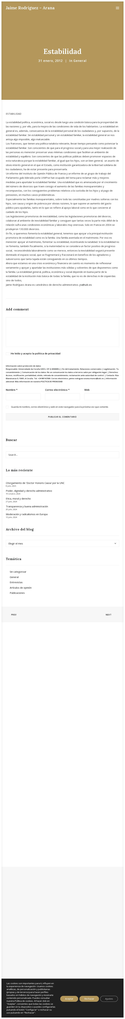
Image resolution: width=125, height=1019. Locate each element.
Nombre (11, 389)
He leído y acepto (35, 353)
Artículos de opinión (21, 587)
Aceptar (69, 998)
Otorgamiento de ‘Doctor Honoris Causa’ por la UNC (35, 483)
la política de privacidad (46, 353)
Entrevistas (16, 582)
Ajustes (109, 998)
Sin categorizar (18, 571)
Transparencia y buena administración (27, 506)
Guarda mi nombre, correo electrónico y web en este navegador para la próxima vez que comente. (60, 406)
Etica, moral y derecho (18, 498)
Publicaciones (17, 592)
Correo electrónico (57, 389)
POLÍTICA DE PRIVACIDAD (52, 381)
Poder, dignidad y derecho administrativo (29, 490)
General (80, 61)
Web (87, 389)
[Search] (62, 454)
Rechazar (89, 998)
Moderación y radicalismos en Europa (27, 514)
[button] (117, 7)
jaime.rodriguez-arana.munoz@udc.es (86, 378)
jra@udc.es (85, 284)
